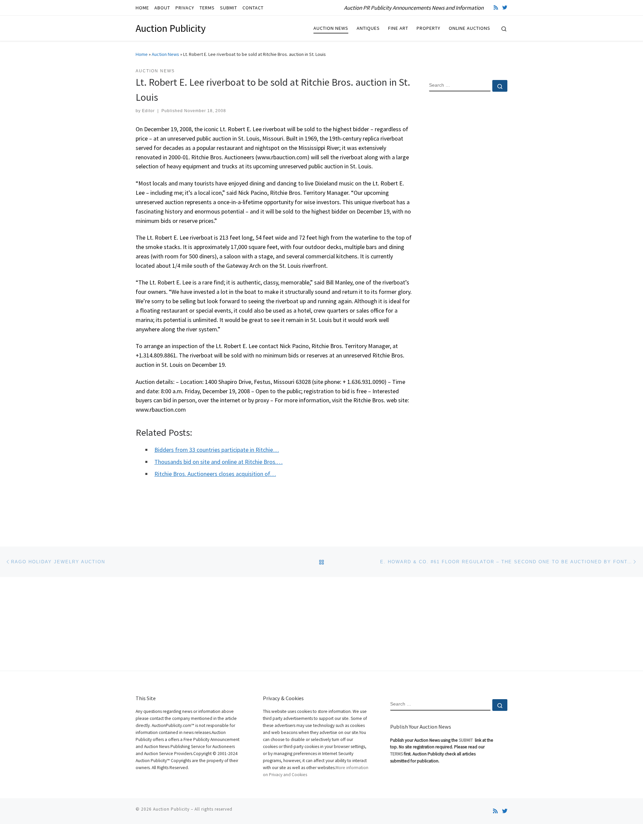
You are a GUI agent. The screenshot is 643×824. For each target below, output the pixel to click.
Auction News (165, 54)
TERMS (396, 754)
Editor (148, 110)
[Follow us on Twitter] (504, 7)
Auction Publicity (171, 809)
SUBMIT (466, 740)
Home (142, 54)
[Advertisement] (468, 205)
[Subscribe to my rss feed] (496, 7)
